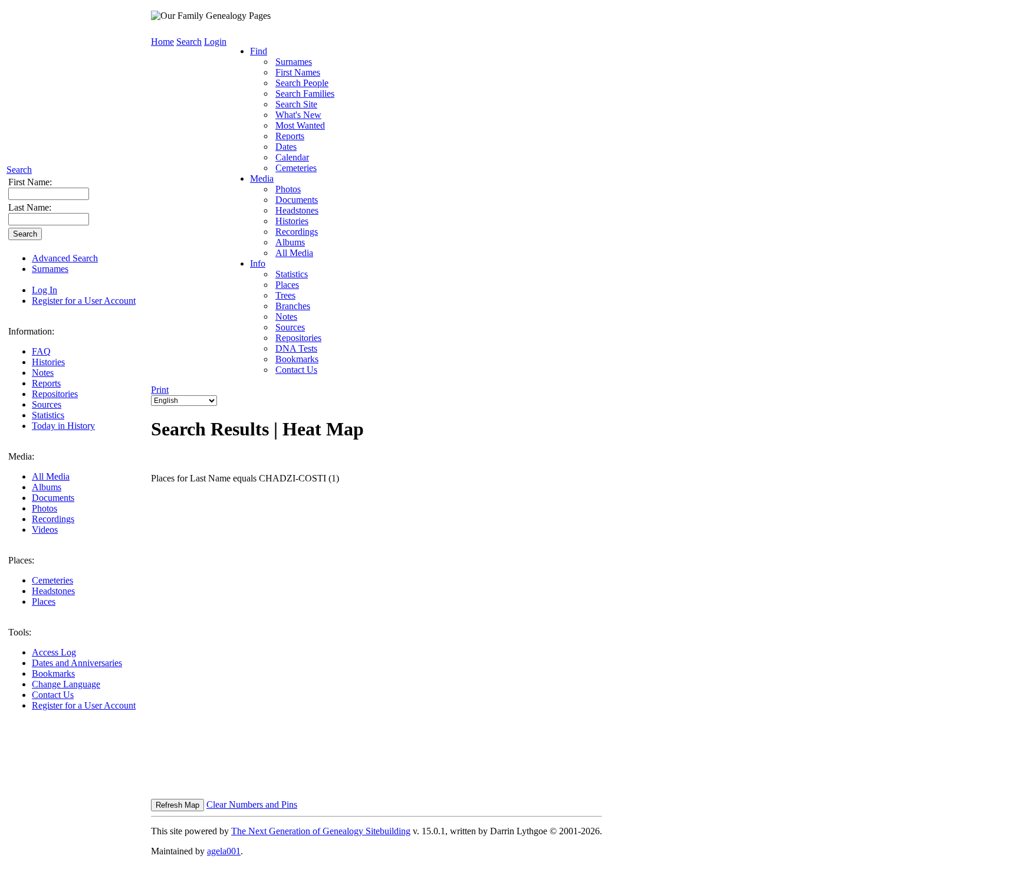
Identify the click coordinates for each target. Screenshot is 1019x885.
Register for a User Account (84, 301)
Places (43, 601)
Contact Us (53, 695)
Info (257, 263)
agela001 (224, 851)
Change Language (66, 684)
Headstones (53, 591)
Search (19, 170)
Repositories (55, 394)
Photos (44, 508)
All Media (51, 476)
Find (258, 51)
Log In (44, 290)
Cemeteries (52, 580)
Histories (48, 362)
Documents (53, 498)
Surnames (50, 269)
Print (160, 390)
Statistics (48, 415)
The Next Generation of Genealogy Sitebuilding (320, 831)
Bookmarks (53, 673)
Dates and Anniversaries (77, 663)
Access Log (54, 652)
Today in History (63, 426)
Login (215, 42)
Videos (45, 530)
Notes (43, 373)
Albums (46, 487)
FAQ (41, 351)
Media (262, 178)
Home (162, 42)
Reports (46, 383)
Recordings (53, 519)
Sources (46, 404)
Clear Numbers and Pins (251, 804)
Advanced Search (65, 258)
